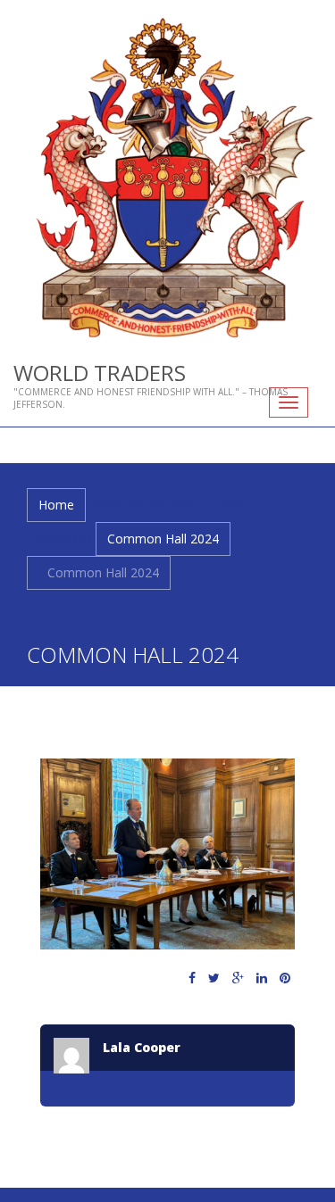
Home (56, 504)
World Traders (99, 372)
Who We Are (130, 504)
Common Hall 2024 (163, 538)
